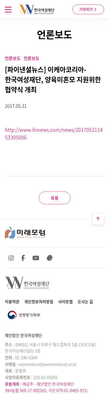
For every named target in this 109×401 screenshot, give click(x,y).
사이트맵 (65, 301)
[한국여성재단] (36, 9)
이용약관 (12, 301)
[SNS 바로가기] (49, 258)
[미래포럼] (25, 232)
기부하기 (86, 9)
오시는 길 (85, 301)
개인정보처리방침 (38, 301)
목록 (54, 198)
